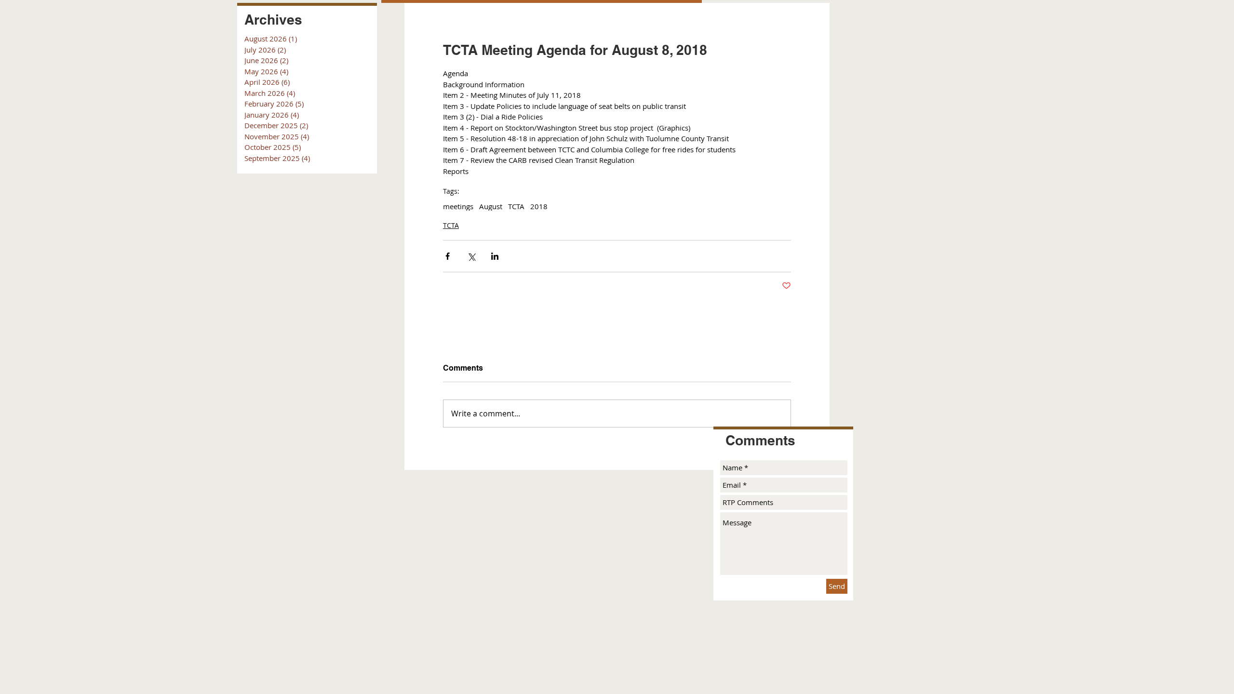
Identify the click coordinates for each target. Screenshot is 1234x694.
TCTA (516, 206)
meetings (458, 206)
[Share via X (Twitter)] (471, 256)
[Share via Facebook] (447, 256)
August (490, 206)
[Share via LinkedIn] (494, 256)
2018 (539, 206)
